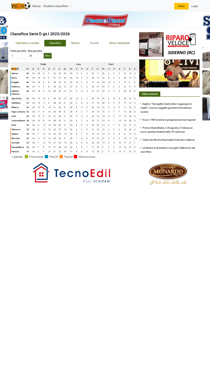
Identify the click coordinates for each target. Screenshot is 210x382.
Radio (181, 6)
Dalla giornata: (18, 50)
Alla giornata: (35, 50)
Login (194, 6)
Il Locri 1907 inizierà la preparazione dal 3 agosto (169, 120)
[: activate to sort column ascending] (18, 64)
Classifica (55, 43)
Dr (65, 69)
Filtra (47, 55)
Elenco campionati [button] (119, 43)
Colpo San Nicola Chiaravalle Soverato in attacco (168, 140)
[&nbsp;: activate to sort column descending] (10, 64)
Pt (27, 69)
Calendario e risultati (27, 43)
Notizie (36, 6)
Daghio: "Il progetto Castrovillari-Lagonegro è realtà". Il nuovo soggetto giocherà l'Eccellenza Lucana (166, 108)
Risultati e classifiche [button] (56, 6)
